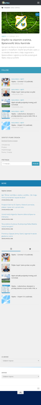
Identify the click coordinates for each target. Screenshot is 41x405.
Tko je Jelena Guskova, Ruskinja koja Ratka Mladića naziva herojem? (19, 225)
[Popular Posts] (29, 249)
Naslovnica (15, 79)
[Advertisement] (20, 330)
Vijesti (4, 36)
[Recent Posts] (11, 249)
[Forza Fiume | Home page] (7, 2)
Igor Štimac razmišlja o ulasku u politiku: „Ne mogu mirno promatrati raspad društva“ (19, 196)
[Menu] (38, 2)
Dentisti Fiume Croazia (9, 141)
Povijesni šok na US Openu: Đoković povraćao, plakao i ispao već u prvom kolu (18, 206)
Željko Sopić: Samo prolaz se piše (23, 92)
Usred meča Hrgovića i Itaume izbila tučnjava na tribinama (18, 215)
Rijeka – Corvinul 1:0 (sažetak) (22, 81)
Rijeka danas (7, 191)
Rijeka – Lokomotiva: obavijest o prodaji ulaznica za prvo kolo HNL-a (24, 115)
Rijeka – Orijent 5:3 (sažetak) (21, 125)
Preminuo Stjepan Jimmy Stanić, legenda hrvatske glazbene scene (19, 235)
